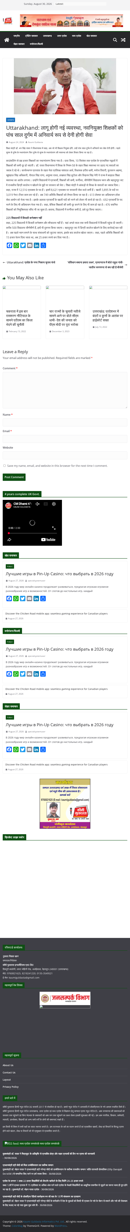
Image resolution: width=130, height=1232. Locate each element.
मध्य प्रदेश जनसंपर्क (49, 1143)
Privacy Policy (11, 1086)
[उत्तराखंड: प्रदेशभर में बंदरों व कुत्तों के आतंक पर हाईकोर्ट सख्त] (108, 288)
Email (7, 431)
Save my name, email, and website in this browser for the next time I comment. (57, 466)
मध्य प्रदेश (76, 35)
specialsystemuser (36, 580)
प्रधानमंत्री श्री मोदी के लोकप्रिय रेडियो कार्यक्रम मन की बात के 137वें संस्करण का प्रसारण (42, 1196)
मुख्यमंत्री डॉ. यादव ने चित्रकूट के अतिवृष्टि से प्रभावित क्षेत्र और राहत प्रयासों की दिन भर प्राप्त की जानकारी (49, 1153)
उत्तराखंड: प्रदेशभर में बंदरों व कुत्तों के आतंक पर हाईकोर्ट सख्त (108, 315)
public (10, 566)
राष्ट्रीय (17, 35)
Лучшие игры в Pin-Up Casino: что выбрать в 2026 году (59, 573)
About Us (8, 1065)
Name (8, 414)
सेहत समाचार (19, 44)
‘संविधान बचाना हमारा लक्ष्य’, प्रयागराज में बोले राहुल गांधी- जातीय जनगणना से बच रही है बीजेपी (95, 264)
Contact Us (9, 1072)
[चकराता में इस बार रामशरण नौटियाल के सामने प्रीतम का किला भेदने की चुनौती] (22, 288)
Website (8, 447)
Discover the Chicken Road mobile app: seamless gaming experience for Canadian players (56, 613)
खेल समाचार (91, 35)
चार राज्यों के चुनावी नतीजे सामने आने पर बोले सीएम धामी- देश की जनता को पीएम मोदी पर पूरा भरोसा (64, 318)
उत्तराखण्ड (47, 35)
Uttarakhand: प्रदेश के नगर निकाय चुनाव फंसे (31, 262)
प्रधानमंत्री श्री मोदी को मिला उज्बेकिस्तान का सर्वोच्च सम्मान (28, 1165)
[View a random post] (123, 40)
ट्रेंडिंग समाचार (31, 35)
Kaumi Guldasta (35, 142)
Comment (10, 368)
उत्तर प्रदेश (62, 35)
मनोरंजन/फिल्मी (36, 44)
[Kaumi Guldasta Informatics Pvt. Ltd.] (7, 40)
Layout (7, 1079)
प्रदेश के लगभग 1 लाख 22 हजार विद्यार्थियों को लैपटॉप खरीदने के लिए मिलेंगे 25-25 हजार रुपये (43, 1180)
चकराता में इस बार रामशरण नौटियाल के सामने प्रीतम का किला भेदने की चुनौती (19, 318)
